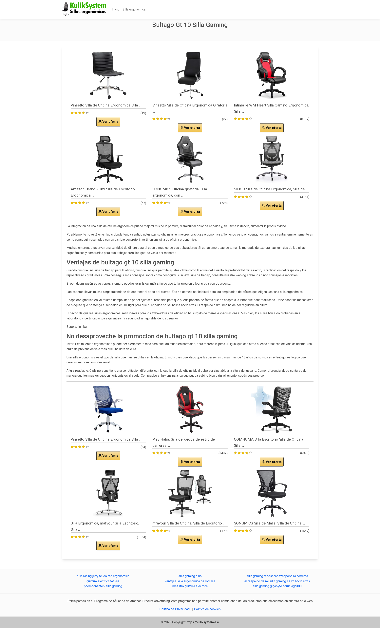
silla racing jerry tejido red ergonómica (103, 576)
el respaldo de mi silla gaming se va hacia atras (277, 581)
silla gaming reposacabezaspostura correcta (277, 576)
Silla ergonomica (134, 9)
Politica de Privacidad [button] (174, 609)
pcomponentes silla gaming (103, 586)
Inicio (115, 9)
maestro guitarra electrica (190, 586)
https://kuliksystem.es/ (203, 622)
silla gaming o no (190, 576)
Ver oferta (110, 122)
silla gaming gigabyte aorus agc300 (277, 586)
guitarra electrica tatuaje (102, 581)
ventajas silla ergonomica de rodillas (190, 581)
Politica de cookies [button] (207, 609)
